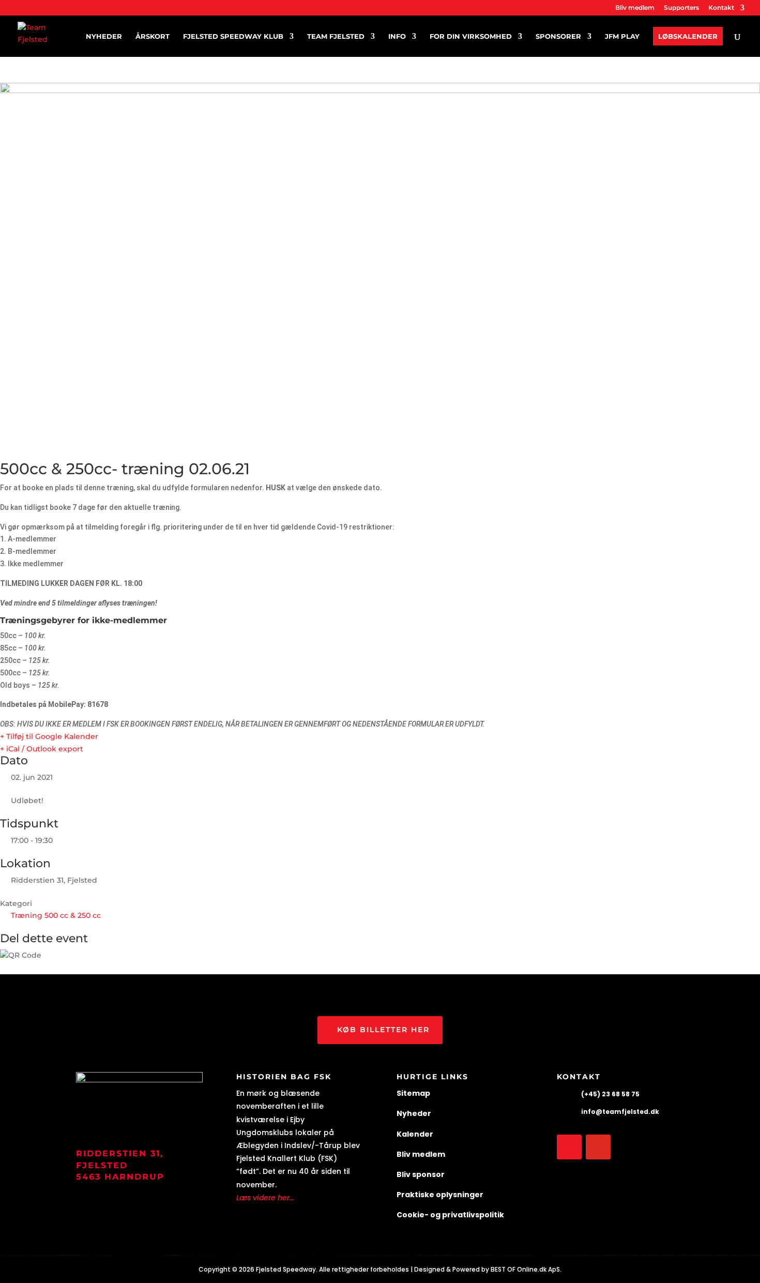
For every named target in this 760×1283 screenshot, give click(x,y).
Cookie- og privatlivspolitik (450, 1215)
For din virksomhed (471, 36)
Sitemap (413, 1093)
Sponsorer (558, 36)
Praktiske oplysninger (440, 1194)
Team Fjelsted (335, 36)
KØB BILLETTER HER (383, 1029)
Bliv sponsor (421, 1174)
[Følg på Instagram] (598, 1147)
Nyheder (104, 36)
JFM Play (622, 36)
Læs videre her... (265, 1198)
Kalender (415, 1134)
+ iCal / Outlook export (41, 748)
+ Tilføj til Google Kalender (49, 736)
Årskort (152, 36)
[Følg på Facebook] (569, 1147)
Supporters (681, 8)
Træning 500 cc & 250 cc (56, 915)
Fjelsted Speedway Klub (233, 36)
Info (397, 36)
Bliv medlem (635, 8)
